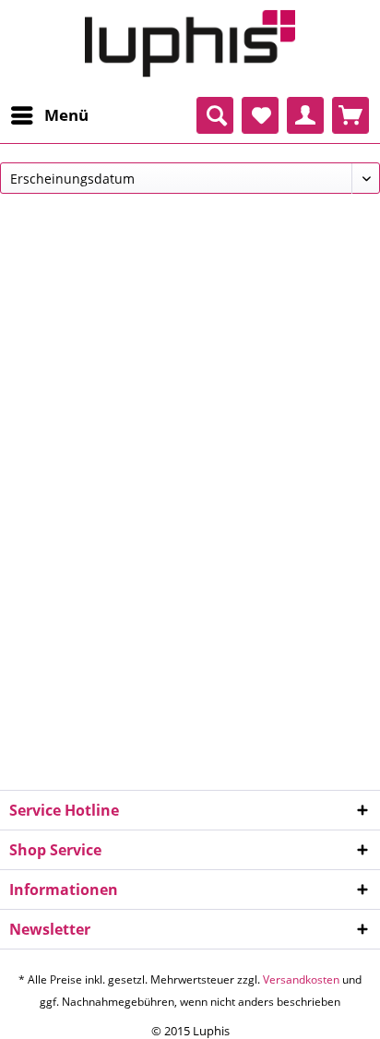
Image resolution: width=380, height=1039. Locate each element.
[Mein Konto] (305, 115)
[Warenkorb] (350, 115)
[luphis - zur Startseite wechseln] (190, 43)
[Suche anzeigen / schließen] (214, 115)
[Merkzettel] (260, 115)
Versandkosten (301, 979)
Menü (66, 114)
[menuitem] (49, 115)
